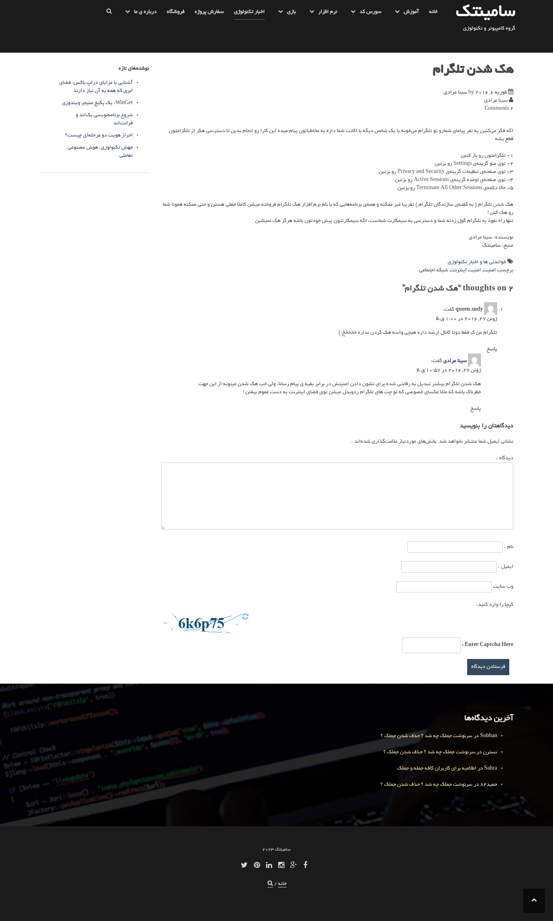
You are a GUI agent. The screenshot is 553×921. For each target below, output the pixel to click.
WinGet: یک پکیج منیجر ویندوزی (97, 103)
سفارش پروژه (209, 12)
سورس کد (370, 12)
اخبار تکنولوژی (249, 12)
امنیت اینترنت (465, 270)
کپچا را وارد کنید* (494, 605)
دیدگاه (504, 458)
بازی (291, 12)
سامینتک (485, 13)
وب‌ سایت (503, 587)
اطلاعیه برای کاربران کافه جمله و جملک (436, 769)
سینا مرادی (455, 93)
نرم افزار (327, 12)
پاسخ (492, 349)
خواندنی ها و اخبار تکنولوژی (477, 262)
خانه (433, 12)
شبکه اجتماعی (433, 270)
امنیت (489, 270)
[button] (109, 13)
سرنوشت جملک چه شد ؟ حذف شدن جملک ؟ (426, 736)
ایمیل (505, 567)
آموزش (411, 12)
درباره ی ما (145, 12)
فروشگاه (176, 12)
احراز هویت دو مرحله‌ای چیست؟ (99, 136)
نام (508, 547)
